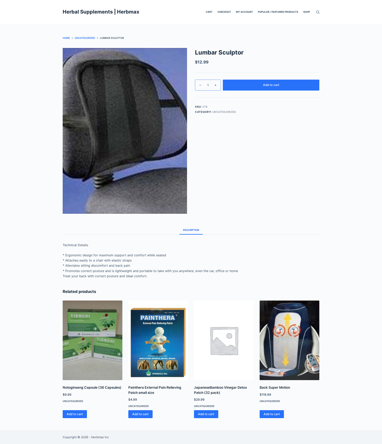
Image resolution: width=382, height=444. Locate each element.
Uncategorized (224, 111)
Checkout (224, 11)
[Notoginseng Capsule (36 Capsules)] (92, 340)
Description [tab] (191, 229)
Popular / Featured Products (278, 11)
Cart (209, 11)
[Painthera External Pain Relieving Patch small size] (158, 340)
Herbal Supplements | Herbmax (101, 12)
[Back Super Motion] (289, 340)
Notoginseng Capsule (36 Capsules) (92, 387)
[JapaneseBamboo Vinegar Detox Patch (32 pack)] (224, 340)
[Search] (317, 12)
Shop (306, 11)
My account (244, 11)
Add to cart (271, 85)
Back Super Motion (275, 387)
